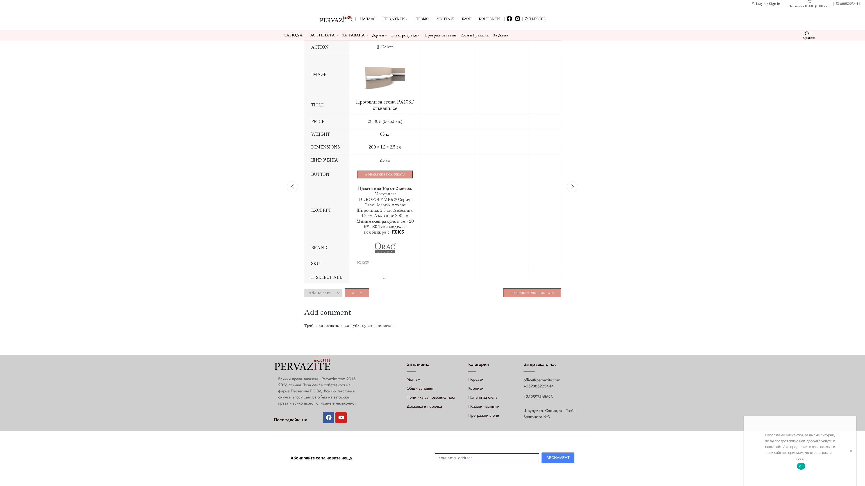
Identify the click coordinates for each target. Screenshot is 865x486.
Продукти (394, 19)
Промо (422, 19)
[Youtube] (341, 417)
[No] (851, 451)
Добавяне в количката (385, 174)
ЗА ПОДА (293, 35)
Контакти (489, 19)
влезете (331, 325)
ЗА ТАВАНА (353, 35)
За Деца (500, 35)
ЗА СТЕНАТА (322, 35)
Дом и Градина (475, 35)
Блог (466, 19)
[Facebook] (509, 19)
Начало (368, 19)
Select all (329, 277)
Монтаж (445, 19)
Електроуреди (404, 35)
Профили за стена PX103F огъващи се (385, 105)
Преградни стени (440, 35)
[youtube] (517, 19)
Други (378, 35)
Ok (801, 466)
